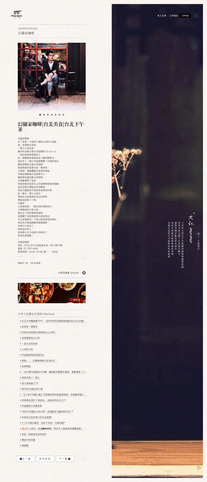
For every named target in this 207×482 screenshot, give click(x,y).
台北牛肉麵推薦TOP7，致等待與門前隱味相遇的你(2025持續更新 (53, 320)
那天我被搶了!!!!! (29, 383)
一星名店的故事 (29, 343)
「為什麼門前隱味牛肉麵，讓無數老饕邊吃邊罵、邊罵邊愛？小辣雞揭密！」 (53, 371)
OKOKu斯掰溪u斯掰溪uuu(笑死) (37, 332)
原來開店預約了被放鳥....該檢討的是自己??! (43, 400)
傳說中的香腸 (27, 439)
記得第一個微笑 (29, 326)
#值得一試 (23, 263)
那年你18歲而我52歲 (31, 388)
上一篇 (26, 458)
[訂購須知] (199, 468)
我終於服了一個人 (30, 377)
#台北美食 (35, 263)
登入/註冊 (161, 16)
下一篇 (63, 458)
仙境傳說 (25, 366)
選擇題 (24, 445)
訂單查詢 (174, 16)
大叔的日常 (26, 349)
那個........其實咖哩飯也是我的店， (39, 360)
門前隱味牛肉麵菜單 (31, 405)
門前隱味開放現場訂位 (32, 354)
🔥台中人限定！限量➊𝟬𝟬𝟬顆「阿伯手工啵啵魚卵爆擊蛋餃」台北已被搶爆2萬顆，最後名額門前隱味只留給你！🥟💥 (53, 428)
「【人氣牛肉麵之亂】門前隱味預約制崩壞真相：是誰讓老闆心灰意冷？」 (53, 394)
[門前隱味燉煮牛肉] (16, 14)
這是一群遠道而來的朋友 (33, 434)
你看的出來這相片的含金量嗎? (36, 417)
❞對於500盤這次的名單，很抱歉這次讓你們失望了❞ (46, 411)
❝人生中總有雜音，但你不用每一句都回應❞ (42, 422)
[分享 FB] (84, 273)
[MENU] (195, 15)
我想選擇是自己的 (30, 337)
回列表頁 (45, 458)
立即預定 (185, 16)
